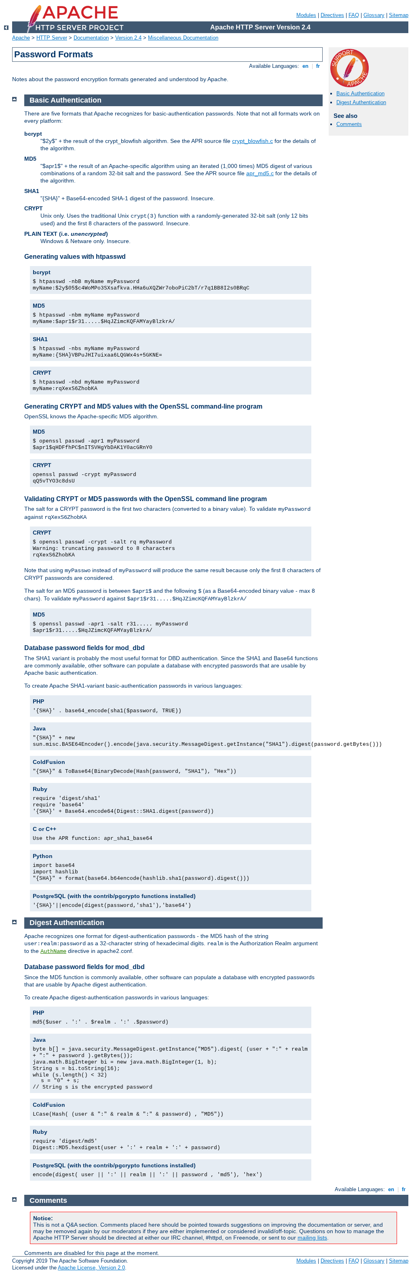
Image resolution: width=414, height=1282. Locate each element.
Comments (349, 124)
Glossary (373, 15)
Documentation (91, 38)
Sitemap (398, 15)
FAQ (354, 15)
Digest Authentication (361, 102)
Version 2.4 (128, 38)
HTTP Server (51, 38)
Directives (332, 15)
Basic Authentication (360, 93)
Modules (306, 15)
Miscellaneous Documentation (183, 38)
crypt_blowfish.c (252, 141)
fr (318, 66)
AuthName (53, 951)
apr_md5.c (260, 173)
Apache (21, 38)
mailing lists (312, 1237)
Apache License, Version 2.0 (91, 1268)
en (305, 66)
